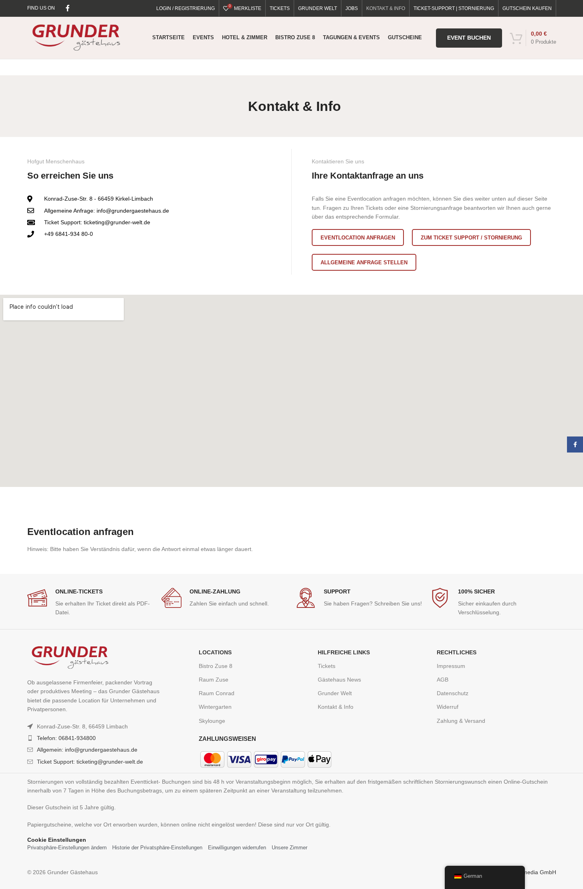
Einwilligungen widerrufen (237, 848)
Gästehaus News (339, 679)
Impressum (451, 666)
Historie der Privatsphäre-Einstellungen (157, 848)
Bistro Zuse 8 (215, 666)
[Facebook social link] (68, 8)
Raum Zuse (213, 679)
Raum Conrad (216, 693)
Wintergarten (215, 707)
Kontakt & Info (335, 707)
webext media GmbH (529, 872)
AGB (442, 679)
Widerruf (447, 707)
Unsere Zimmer (289, 848)
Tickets (326, 666)
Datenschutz (452, 693)
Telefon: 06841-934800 (66, 738)
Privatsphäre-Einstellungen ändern (67, 848)
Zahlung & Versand (461, 721)
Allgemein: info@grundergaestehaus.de (87, 749)
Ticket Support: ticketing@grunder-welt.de (90, 761)
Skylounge (212, 721)
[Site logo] (76, 37)
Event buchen (469, 37)
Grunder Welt (335, 693)
